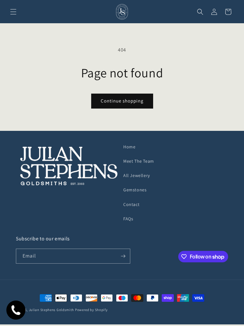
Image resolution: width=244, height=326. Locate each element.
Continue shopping (122, 101)
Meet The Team (138, 161)
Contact (131, 204)
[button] (13, 12)
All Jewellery (136, 175)
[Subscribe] (123, 256)
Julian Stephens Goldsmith (51, 310)
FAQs (128, 219)
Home (129, 147)
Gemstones (134, 190)
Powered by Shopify (91, 310)
